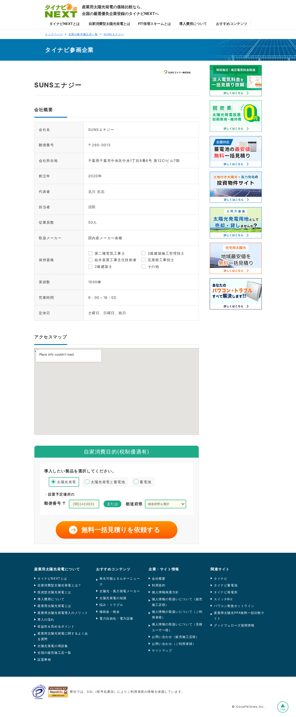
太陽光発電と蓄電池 (108, 482)
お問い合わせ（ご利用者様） (174, 643)
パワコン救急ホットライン (234, 606)
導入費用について (51, 599)
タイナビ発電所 (225, 592)
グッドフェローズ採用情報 (234, 625)
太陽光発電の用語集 (52, 646)
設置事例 (44, 659)
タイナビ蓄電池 (225, 585)
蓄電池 (145, 482)
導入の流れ (45, 619)
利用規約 (158, 585)
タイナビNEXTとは (52, 578)
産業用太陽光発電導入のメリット (62, 613)
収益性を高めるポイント (56, 626)
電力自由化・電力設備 (116, 618)
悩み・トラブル (111, 604)
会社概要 (158, 578)
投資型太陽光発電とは (54, 592)
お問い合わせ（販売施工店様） (175, 637)
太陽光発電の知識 (113, 598)
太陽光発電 (66, 482)
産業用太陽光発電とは (54, 606)
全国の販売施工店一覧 (54, 652)
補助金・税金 (109, 611)
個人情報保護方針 (165, 592)
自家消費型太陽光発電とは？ (59, 585)
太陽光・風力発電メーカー (119, 591)
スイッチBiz (223, 599)
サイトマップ (162, 650)
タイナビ (220, 578)
